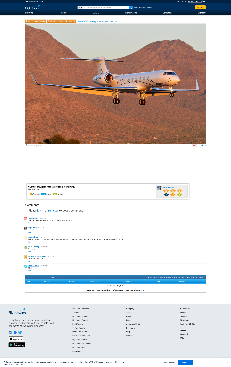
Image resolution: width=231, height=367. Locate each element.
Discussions (184, 320)
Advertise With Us (133, 324)
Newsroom (130, 328)
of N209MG (35, 194)
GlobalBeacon (77, 351)
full (40, 146)
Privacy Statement (16, 364)
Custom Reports (78, 328)
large (36, 146)
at (58, 194)
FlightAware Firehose (80, 316)
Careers (129, 316)
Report (30, 223)
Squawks (183, 316)
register (53, 210)
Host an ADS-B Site (187, 324)
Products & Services (80, 309)
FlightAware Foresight (80, 320)
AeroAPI (75, 312)
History (129, 320)
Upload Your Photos (57, 21)
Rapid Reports (77, 324)
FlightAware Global (79, 339)
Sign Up (200, 7)
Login (41, 1)
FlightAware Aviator (79, 332)
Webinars (129, 336)
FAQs (182, 338)
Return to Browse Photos (36, 21)
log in (40, 210)
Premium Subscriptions (81, 336)
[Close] (227, 362)
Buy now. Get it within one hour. (195, 277)
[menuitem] (29, 12)
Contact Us (184, 334)
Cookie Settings (169, 362)
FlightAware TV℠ (78, 347)
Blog (128, 332)
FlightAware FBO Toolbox (81, 343)
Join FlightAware (32, 1)
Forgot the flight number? (144, 7)
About (128, 312)
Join (142, 290)
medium (30, 146)
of (46, 194)
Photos (183, 312)
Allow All (185, 362)
